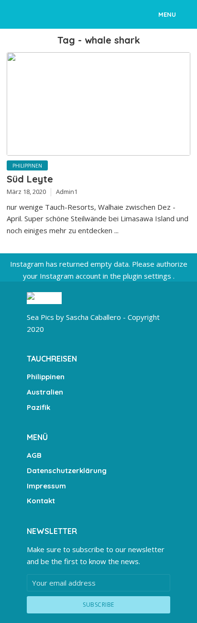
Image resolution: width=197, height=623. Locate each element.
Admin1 (66, 191)
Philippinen (27, 165)
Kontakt (41, 500)
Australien (45, 391)
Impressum (46, 485)
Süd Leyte (30, 179)
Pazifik (38, 407)
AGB (34, 455)
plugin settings (148, 276)
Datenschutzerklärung (67, 470)
